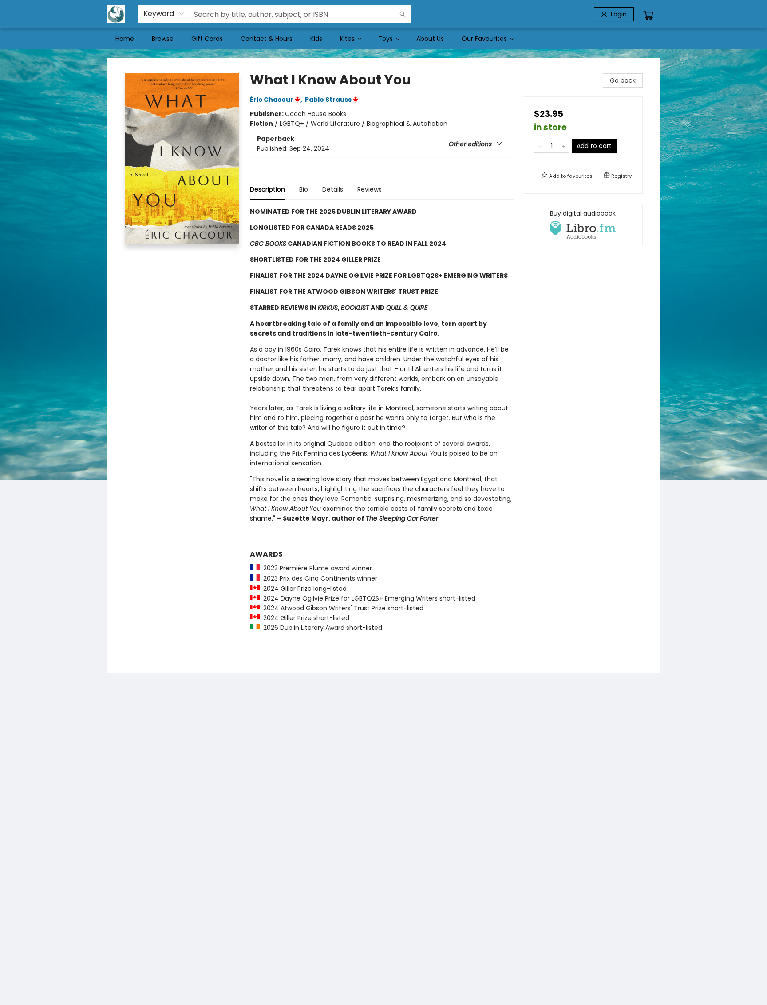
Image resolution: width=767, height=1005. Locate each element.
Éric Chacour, (277, 99)
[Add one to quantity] (563, 146)
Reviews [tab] (369, 189)
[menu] (383, 38)
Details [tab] (332, 189)
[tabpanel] (382, 430)
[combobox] (164, 13)
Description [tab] (267, 189)
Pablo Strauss (328, 99)
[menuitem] (125, 38)
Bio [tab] (303, 189)
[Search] (402, 14)
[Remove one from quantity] (540, 146)
